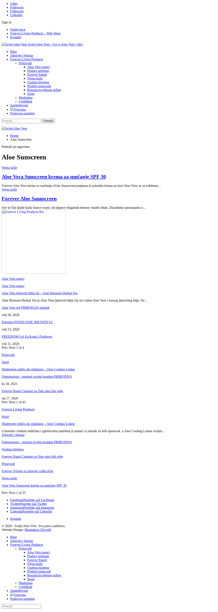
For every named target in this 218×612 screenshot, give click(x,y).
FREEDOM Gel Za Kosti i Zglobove (27, 336)
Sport (30, 94)
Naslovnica (17, 29)
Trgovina (20, 109)
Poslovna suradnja (22, 113)
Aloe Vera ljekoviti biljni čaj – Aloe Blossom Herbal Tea (39, 293)
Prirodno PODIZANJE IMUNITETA (27, 322)
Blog (13, 51)
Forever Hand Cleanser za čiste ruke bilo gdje (32, 391)
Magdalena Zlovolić (38, 530)
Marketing (26, 97)
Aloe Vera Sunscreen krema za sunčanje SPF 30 (54, 176)
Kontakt (15, 37)
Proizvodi (25, 63)
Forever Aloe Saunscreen (29, 198)
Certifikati (25, 101)
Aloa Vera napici (38, 67)
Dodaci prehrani (38, 71)
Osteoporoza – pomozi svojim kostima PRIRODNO (37, 376)
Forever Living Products (26, 59)
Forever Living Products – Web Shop (35, 33)
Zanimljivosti (19, 105)
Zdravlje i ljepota (21, 55)
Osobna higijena (38, 82)
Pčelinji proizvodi (39, 86)
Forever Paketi (37, 74)
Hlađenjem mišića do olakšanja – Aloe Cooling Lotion (38, 369)
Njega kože (35, 78)
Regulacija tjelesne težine (44, 90)
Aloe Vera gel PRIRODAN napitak (26, 307)
